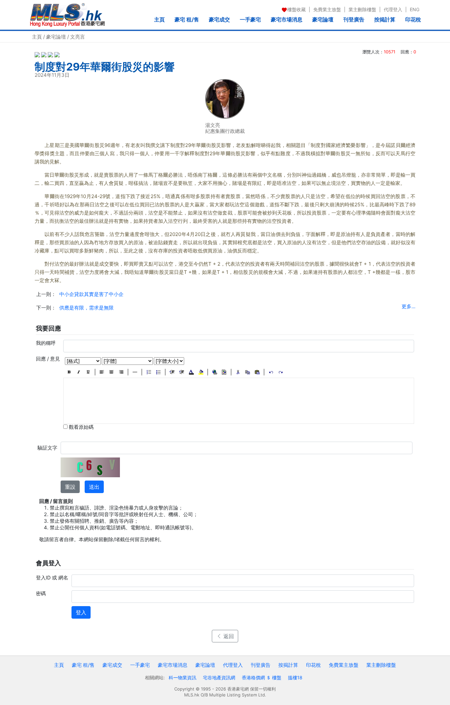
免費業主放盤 (327, 9)
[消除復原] (280, 372)
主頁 (159, 19)
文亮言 (77, 37)
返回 (228, 636)
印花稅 (413, 19)
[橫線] (135, 372)
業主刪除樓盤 (362, 9)
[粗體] (69, 372)
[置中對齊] (111, 372)
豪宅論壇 (322, 19)
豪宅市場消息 (286, 19)
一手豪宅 (250, 19)
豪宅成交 (219, 19)
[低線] (88, 372)
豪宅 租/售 (187, 19)
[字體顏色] (191, 372)
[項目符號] (158, 372)
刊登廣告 (353, 19)
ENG (414, 9)
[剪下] (238, 372)
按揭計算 (384, 19)
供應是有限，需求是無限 (86, 308)
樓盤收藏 (296, 9)
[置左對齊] (102, 372)
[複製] (247, 372)
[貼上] (257, 372)
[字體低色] (201, 372)
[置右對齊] (121, 372)
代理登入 (393, 9)
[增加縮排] (182, 372)
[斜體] (78, 372)
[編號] (149, 372)
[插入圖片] (224, 372)
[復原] (271, 372)
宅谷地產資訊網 (219, 677)
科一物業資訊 (182, 677)
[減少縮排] (172, 372)
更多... (408, 306)
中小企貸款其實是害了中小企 (91, 294)
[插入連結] (215, 372)
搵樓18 (295, 677)
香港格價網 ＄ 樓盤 (261, 677)
